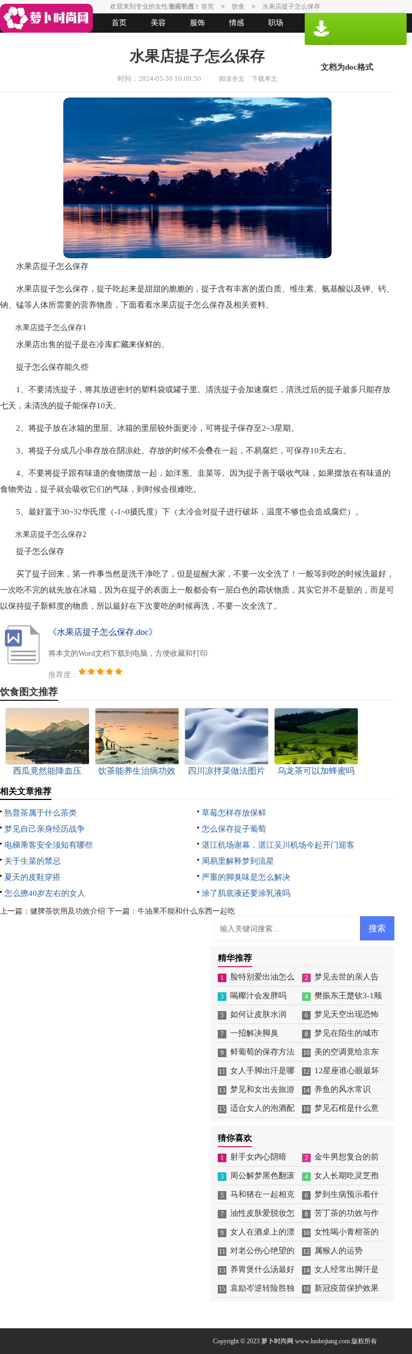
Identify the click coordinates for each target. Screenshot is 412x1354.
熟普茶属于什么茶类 (40, 813)
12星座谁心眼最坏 (346, 1070)
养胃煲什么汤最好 (262, 1269)
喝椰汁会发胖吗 (258, 995)
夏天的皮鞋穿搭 (32, 877)
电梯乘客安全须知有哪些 (48, 845)
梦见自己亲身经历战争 (44, 829)
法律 (100, 42)
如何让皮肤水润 (258, 1014)
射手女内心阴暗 (258, 1157)
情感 (236, 23)
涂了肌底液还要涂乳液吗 (246, 893)
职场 (275, 23)
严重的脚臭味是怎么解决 (246, 877)
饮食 (238, 6)
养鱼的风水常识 (342, 1089)
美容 (158, 23)
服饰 (197, 23)
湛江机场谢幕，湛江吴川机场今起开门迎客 (278, 845)
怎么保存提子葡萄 (234, 829)
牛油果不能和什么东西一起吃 (186, 911)
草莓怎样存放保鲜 (234, 813)
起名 (140, 42)
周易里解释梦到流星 (238, 861)
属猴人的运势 (338, 1250)
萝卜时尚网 (277, 1341)
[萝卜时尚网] (46, 18)
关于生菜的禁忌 (32, 861)
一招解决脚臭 (254, 1033)
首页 (119, 23)
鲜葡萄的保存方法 (262, 1052)
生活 (22, 42)
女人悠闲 (62, 42)
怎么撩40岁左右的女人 (44, 893)
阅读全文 (232, 79)
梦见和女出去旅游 (262, 1089)
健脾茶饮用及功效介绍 (67, 911)
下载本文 (264, 79)
